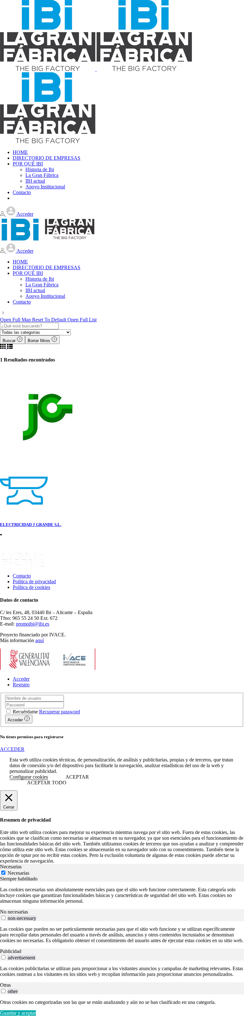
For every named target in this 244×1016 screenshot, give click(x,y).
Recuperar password (59, 711)
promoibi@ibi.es (32, 624)
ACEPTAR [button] (77, 777)
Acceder (21, 679)
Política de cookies (31, 587)
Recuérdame (25, 711)
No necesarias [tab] (14, 911)
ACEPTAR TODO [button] (46, 782)
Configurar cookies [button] (29, 777)
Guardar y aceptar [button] (18, 1013)
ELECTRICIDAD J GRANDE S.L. (30, 524)
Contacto (22, 575)
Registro (21, 684)
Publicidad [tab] (10, 951)
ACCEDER (12, 749)
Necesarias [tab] (11, 866)
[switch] (3, 918)
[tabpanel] (122, 895)
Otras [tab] (5, 985)
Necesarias (18, 873)
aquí (39, 640)
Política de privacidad (34, 581)
